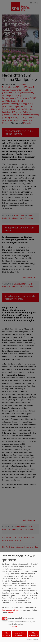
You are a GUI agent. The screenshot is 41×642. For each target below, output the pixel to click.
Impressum (12, 612)
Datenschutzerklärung (10, 610)
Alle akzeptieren (33, 634)
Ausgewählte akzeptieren (19, 634)
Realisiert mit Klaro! (32, 639)
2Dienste (12, 626)
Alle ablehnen (6, 634)
